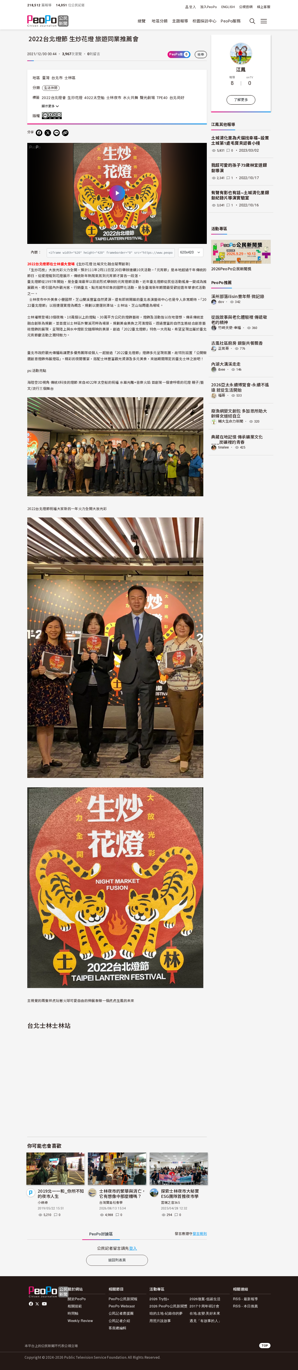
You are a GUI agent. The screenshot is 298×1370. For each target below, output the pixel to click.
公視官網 (245, 7)
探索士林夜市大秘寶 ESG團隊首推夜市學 (180, 1193)
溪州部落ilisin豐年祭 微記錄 (237, 296)
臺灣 (46, 78)
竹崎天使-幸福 (229, 328)
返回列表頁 (117, 1260)
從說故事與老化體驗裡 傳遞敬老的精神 (239, 319)
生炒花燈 (74, 98)
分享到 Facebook (201, 149)
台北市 (57, 78)
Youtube (45, 1304)
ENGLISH (228, 7)
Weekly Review (80, 1320)
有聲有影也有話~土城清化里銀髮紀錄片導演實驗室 (240, 195)
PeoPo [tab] (101, 1234)
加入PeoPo (208, 7)
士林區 (70, 78)
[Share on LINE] (56, 133)
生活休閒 (50, 88)
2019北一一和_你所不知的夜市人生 (61, 1193)
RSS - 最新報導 (245, 1298)
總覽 (142, 21)
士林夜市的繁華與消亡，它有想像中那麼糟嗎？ (122, 1193)
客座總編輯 (118, 1327)
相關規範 (75, 1305)
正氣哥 (223, 348)
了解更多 (241, 100)
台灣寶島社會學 (111, 1203)
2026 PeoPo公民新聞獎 (168, 1305)
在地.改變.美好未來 (205, 1313)
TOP (265, 1345)
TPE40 (162, 98)
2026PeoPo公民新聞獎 (231, 268)
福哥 (221, 395)
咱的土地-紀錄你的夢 (166, 1313)
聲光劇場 (147, 98)
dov (221, 302)
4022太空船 (94, 98)
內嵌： (36, 252)
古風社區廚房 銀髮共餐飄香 (237, 343)
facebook (31, 1304)
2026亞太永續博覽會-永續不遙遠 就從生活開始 (240, 387)
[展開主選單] (263, 21)
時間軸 (73, 1313)
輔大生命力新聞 (230, 421)
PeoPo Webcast (122, 1305)
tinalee (223, 447)
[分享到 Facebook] (39, 133)
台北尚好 (176, 98)
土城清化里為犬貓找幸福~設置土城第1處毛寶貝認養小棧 (240, 140)
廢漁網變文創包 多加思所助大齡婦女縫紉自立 (239, 413)
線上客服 (263, 7)
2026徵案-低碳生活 (205, 1298)
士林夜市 (113, 98)
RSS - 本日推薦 (245, 1305)
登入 (192, 7)
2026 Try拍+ (159, 1298)
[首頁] (48, 21)
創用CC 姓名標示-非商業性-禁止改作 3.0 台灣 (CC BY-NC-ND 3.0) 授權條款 (53, 115)
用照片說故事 (160, 1320)
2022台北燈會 (54, 98)
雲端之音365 (170, 1203)
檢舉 (201, 54)
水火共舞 (130, 98)
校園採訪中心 (204, 21)
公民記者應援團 (121, 1313)
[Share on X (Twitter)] (48, 133)
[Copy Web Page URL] (65, 133)
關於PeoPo (77, 1298)
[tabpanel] (117, 1248)
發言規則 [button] (200, 1234)
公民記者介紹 (119, 1320)
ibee (221, 369)
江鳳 (241, 69)
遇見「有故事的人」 (206, 1320)
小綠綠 (43, 1203)
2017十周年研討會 (204, 1305)
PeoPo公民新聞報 (123, 1298)
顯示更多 (49, 106)
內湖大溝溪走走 (226, 364)
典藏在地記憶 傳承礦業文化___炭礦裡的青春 (237, 439)
